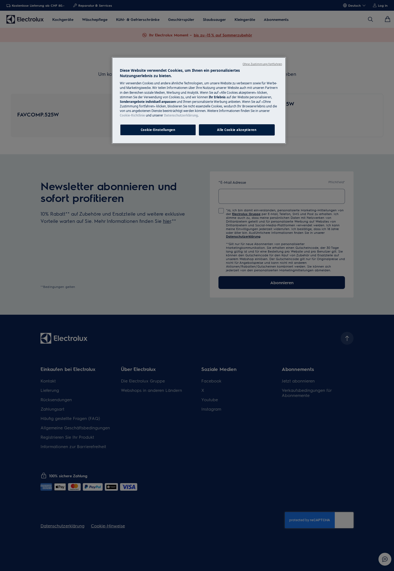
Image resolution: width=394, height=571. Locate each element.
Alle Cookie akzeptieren (236, 130)
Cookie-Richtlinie (132, 115)
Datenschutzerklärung (181, 115)
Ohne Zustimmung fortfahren (262, 64)
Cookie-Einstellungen (158, 130)
